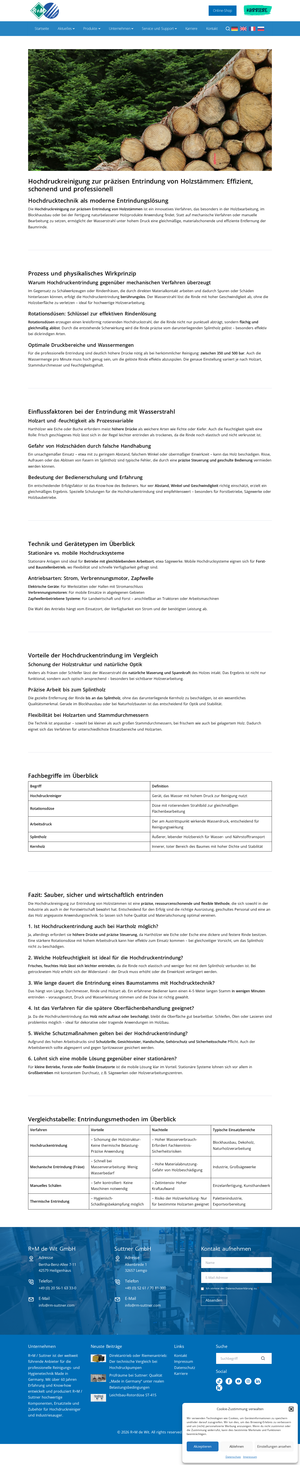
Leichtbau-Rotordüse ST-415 (132, 1395)
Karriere (257, 10)
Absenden (214, 1300)
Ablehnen (237, 1446)
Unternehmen (119, 28)
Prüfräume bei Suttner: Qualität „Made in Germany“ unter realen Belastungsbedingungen (136, 1381)
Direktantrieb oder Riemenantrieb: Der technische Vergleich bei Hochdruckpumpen (138, 1361)
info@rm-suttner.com (56, 1305)
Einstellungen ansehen (274, 1446)
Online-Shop (222, 10)
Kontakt (212, 28)
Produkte (90, 28)
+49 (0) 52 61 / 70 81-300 (145, 1287)
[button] (291, 1409)
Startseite (42, 28)
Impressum (250, 1457)
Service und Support (157, 28)
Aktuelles (65, 28)
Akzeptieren (202, 1446)
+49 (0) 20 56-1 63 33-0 (57, 1287)
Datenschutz (233, 1457)
